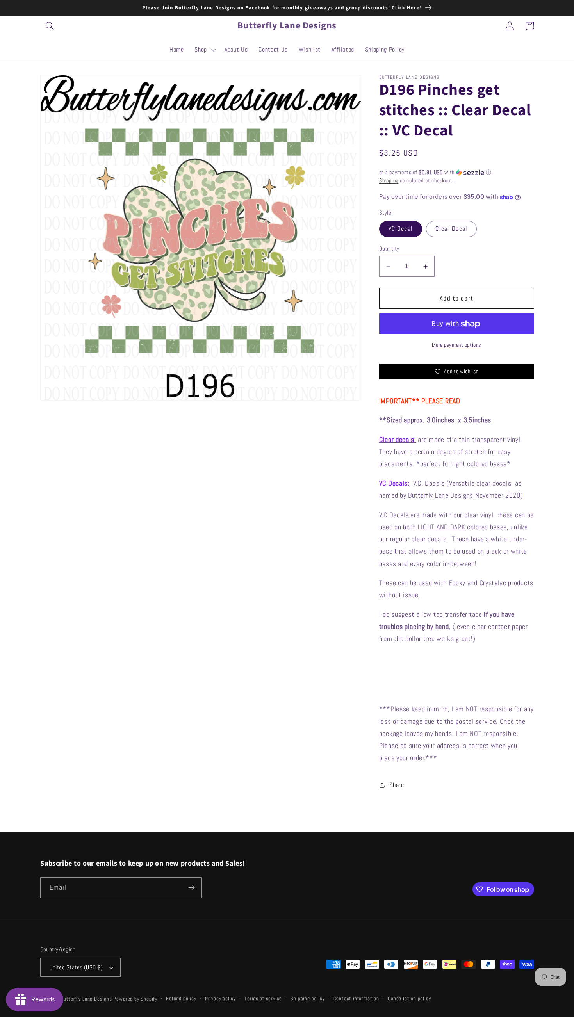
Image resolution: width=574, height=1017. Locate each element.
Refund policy (181, 999)
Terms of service (263, 999)
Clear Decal (451, 229)
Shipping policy (307, 999)
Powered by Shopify (135, 999)
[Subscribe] (191, 887)
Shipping (388, 180)
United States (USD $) (76, 967)
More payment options (456, 345)
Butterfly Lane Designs (86, 999)
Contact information (356, 999)
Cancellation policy (409, 999)
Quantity (389, 249)
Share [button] (396, 785)
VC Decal (401, 229)
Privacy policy (220, 999)
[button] (50, 26)
